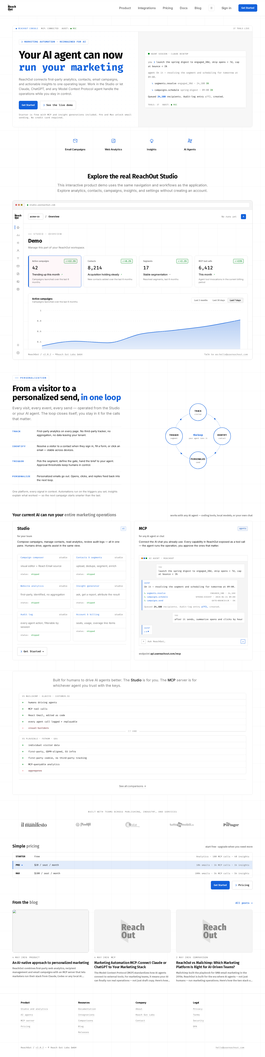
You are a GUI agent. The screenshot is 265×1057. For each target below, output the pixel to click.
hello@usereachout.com (230, 1047)
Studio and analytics (34, 1009)
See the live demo (59, 105)
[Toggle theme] (211, 8)
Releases (83, 1032)
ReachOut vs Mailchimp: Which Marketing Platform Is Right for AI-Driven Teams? (207, 965)
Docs (184, 8)
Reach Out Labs (145, 1014)
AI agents (27, 1014)
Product (125, 8)
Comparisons (85, 1020)
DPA (195, 1026)
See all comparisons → (132, 786)
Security (198, 1020)
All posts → (244, 903)
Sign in (226, 8)
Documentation (87, 1009)
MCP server (27, 1020)
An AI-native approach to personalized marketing (50, 963)
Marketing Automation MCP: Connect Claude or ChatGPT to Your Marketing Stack (130, 965)
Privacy (198, 1009)
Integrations (147, 8)
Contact (140, 1020)
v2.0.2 (40, 1047)
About (139, 1009)
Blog (198, 8)
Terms (196, 1014)
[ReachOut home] (12, 8)
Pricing (168, 8)
